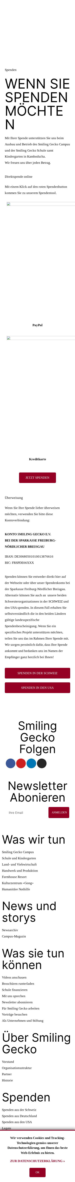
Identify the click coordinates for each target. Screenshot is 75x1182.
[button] (37, 477)
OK (37, 1172)
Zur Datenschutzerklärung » (37, 1161)
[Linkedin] (31, 763)
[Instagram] (42, 763)
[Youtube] (21, 763)
